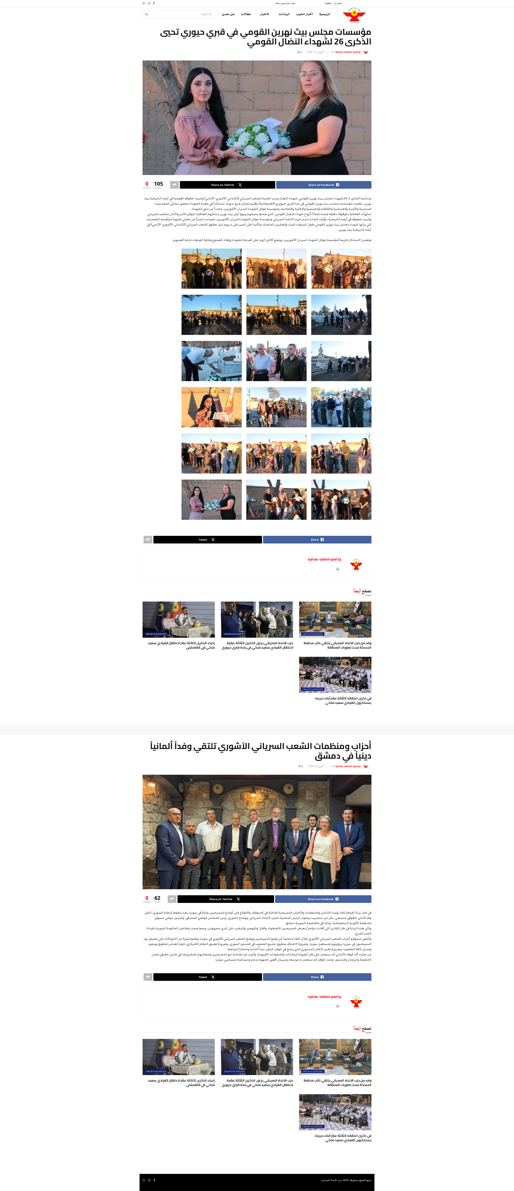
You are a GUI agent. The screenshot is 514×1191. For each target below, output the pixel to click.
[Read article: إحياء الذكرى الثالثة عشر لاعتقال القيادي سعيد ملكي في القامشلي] (179, 620)
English (328, 3)
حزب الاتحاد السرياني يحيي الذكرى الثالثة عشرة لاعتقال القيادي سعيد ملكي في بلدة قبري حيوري (257, 645)
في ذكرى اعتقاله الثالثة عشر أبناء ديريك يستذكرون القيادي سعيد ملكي (343, 700)
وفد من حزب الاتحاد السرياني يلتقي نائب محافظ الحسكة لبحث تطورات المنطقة (337, 645)
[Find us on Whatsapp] (144, 1180)
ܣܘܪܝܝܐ (338, 3)
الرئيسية (324, 14)
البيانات (284, 14)
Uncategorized (312, 633)
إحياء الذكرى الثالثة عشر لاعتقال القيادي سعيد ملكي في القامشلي (181, 645)
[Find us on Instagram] (149, 1180)
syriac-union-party (348, 52)
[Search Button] (147, 14)
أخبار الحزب (304, 14)
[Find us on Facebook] (154, 1180)
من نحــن (228, 14)
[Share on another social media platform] (174, 185)
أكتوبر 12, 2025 (315, 52)
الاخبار (264, 14)
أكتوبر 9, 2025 (316, 766)
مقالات (246, 14)
